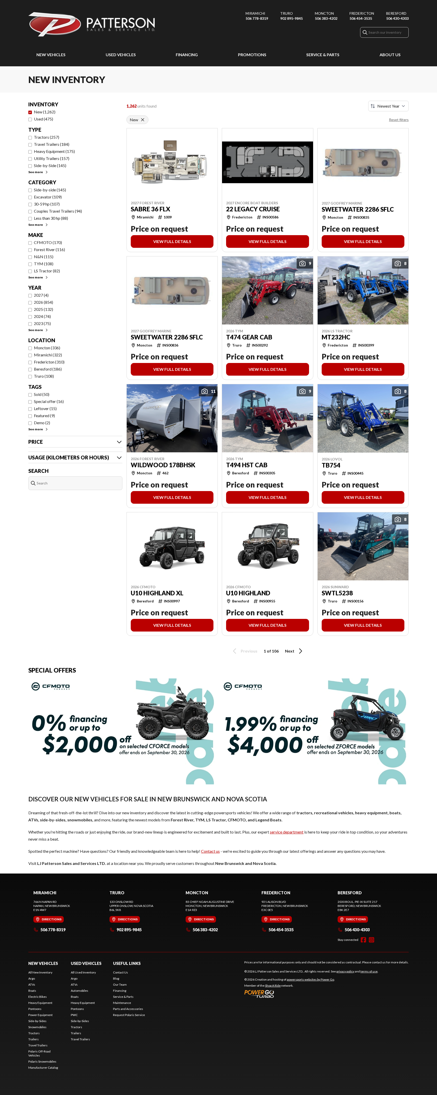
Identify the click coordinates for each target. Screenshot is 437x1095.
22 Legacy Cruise (253, 209)
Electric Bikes (37, 997)
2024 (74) (42, 316)
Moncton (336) (47, 347)
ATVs (31, 984)
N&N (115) (43, 256)
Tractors (34, 1033)
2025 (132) (43, 309)
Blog (116, 978)
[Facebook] (363, 940)
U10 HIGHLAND (248, 593)
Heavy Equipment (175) (54, 151)
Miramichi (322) (48, 354)
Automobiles (79, 990)
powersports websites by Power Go (310, 979)
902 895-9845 (291, 18)
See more (35, 172)
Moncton (324, 13)
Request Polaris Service (129, 1015)
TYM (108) (43, 263)
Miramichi (255, 13)
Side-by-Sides (37, 1021)
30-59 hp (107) (47, 203)
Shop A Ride (273, 985)
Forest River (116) (49, 249)
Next (289, 650)
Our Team (120, 984)
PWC (74, 1015)
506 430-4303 (397, 18)
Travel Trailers (38, 1045)
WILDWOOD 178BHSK (163, 465)
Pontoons (34, 1009)
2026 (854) (43, 302)
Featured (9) (44, 415)
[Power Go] (289, 994)
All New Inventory (40, 972)
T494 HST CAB (247, 465)
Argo (31, 978)
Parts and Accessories (128, 1009)
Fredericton (361, 13)
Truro (286, 13)
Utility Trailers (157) (51, 158)
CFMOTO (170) (48, 242)
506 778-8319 (257, 18)
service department (286, 831)
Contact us (210, 851)
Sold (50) (41, 394)
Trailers (33, 1039)
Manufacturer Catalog (43, 1067)
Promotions (252, 54)
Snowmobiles (37, 1027)
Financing (187, 54)
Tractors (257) (46, 137)
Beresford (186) (48, 369)
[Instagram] (371, 940)
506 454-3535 (360, 18)
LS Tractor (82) (47, 270)
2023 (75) (42, 323)
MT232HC (336, 337)
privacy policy (345, 971)
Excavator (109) (48, 196)
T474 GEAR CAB (249, 337)
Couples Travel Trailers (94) (58, 211)
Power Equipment (40, 1015)
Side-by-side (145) (50, 189)
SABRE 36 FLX (150, 209)
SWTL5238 (337, 593)
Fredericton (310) (49, 361)
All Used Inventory (83, 972)
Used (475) (43, 118)
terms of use (369, 971)
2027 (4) (41, 295)
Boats (32, 990)
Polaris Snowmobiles (42, 1061)
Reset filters (399, 119)
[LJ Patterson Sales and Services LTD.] (91, 24)
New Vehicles (50, 54)
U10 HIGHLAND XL (157, 593)
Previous (249, 650)
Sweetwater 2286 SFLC (358, 209)
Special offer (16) (49, 401)
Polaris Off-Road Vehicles (39, 1053)
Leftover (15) (45, 408)
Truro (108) (44, 376)
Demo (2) (42, 422)
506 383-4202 (326, 18)
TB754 (331, 465)
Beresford (396, 13)
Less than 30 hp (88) (51, 218)
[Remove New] (142, 120)
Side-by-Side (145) (50, 165)
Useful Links (127, 963)
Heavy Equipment (40, 1003)
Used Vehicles (121, 54)
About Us (390, 54)
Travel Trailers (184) (51, 144)
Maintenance (122, 1003)
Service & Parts (322, 54)
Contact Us (120, 972)
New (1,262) (44, 111)
